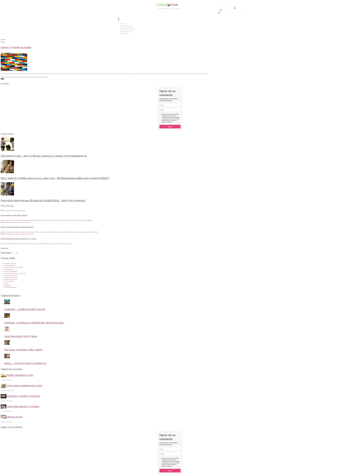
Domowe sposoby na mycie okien (15, 273)
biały (5, 77)
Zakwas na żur (14, 416)
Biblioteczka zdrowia (10, 279)
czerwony (16, 77)
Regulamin (7, 285)
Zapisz (170, 126)
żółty (46, 77)
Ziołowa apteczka (9, 265)
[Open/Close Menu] (170, 20)
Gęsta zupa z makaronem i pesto (24, 385)
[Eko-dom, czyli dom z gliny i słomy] (7, 344)
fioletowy (28, 77)
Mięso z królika (8, 269)
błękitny (9, 77)
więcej (2, 79)
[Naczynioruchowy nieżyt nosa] (7, 331)
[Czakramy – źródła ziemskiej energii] (7, 304)
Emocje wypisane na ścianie (16, 47)
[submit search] (234, 8)
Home (3, 39)
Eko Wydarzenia (9, 281)
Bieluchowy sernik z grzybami (23, 395)
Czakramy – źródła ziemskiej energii (24, 309)
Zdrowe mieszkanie (7, 52)
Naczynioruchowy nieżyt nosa (20, 336)
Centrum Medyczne (10, 263)
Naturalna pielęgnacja (10, 277)
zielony (42, 77)
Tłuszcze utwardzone (10, 271)
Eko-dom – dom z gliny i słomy (13, 267)
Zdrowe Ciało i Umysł (10, 275)
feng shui (22, 77)
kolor (33, 77)
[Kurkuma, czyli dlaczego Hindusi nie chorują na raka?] (7, 317)
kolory (37, 77)
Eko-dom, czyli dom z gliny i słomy (23, 349)
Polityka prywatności (10, 287)
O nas (6, 283)
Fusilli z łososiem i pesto (19, 375)
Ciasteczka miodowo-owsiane (22, 406)
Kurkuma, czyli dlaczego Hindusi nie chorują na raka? (34, 322)
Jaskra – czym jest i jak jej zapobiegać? (25, 363)
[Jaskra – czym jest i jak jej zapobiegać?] (7, 358)
